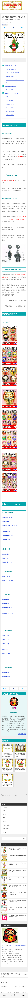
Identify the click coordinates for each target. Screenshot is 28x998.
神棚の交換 (5, 558)
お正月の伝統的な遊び (8, 613)
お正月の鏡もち (6, 531)
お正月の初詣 (5, 603)
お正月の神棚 (9, 100)
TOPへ (23, 995)
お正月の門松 (5, 521)
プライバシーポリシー (20, 986)
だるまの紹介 (9, 89)
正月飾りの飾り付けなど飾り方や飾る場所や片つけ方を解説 (7, 769)
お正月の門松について (10, 65)
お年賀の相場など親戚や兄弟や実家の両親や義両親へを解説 (17, 916)
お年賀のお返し (6, 653)
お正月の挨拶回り (7, 636)
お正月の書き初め (7, 607)
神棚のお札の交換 (7, 562)
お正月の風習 (9, 107)
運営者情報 (5, 832)
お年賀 (4, 821)
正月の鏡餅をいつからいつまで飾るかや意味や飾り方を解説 (7, 784)
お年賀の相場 (5, 644)
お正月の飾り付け (7, 517)
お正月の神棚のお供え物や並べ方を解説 (17, 855)
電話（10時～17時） (14, 996)
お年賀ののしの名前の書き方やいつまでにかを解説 (17, 908)
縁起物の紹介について (10, 86)
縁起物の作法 (6, 825)
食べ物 (4, 814)
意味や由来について (11, 69)
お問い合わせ (4, 982)
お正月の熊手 (5, 672)
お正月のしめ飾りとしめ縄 (9, 525)
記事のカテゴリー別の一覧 (11, 93)
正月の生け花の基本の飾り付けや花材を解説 (20, 769)
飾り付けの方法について (12, 76)
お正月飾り (4, 24)
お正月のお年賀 (10, 111)
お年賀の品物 (5, 640)
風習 (4, 818)
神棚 (4, 810)
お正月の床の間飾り (7, 535)
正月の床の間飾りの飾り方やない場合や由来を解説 (20, 755)
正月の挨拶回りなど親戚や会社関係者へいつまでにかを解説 (17, 901)
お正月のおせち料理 (7, 580)
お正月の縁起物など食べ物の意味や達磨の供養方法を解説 (17, 893)
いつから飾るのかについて (13, 72)
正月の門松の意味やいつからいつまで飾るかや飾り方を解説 (17, 886)
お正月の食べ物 (10, 104)
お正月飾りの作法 (10, 97)
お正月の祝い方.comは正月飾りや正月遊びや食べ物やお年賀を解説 (17, 849)
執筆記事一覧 (22, 734)
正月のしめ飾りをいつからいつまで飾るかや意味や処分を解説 (7, 755)
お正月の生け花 (6, 539)
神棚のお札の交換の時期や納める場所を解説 (17, 878)
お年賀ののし (5, 649)
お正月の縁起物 (10, 115)
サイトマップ (18, 982)
